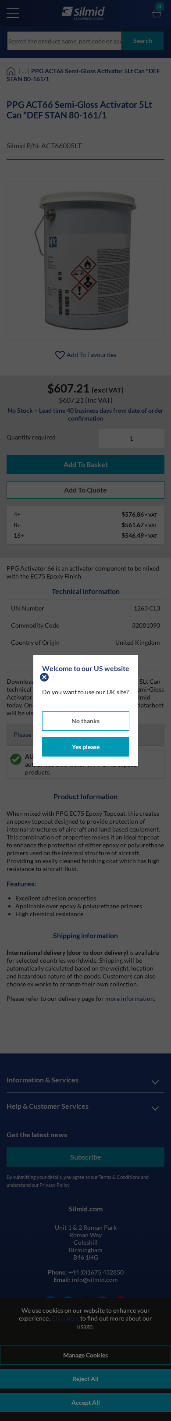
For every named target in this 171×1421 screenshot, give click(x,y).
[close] (45, 676)
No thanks (85, 721)
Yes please (86, 746)
